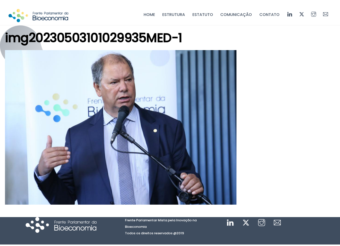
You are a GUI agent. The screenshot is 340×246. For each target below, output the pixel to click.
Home (149, 14)
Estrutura (173, 14)
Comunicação (236, 14)
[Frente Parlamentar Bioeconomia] (38, 20)
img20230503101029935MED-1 (93, 37)
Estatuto (202, 14)
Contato (269, 14)
